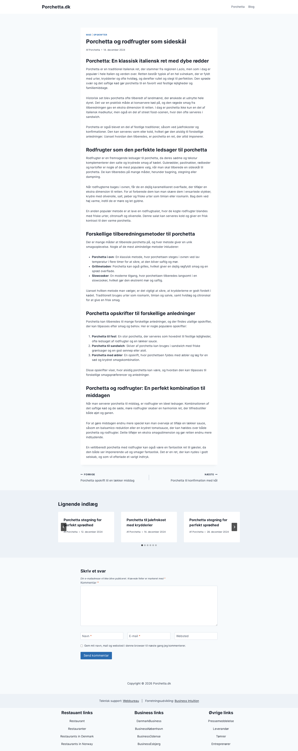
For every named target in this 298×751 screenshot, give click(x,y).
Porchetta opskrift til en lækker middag (107, 477)
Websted (182, 636)
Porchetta (238, 6)
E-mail (134, 636)
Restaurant (77, 721)
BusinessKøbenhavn (149, 728)
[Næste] (234, 527)
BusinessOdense (149, 736)
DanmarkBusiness (149, 721)
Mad (88, 34)
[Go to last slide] (63, 527)
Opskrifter (100, 34)
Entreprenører (220, 744)
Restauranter (77, 728)
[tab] (142, 545)
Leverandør (221, 728)
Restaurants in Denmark (77, 736)
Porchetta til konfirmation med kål (194, 477)
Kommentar (90, 582)
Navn (87, 636)
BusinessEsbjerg (149, 744)
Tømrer (221, 736)
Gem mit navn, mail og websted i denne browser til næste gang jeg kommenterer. (135, 645)
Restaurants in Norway (77, 744)
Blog (251, 6)
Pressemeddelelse (221, 721)
